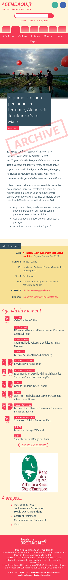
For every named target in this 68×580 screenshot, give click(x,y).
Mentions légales (25, 575)
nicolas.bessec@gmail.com (36, 290)
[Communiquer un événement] (55, 5)
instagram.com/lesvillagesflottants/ (40, 297)
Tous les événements (33, 445)
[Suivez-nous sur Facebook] (63, 5)
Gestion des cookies (42, 575)
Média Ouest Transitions (30, 572)
